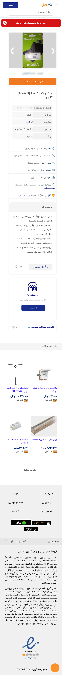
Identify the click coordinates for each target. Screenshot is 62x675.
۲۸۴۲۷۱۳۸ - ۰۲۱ (22, 669)
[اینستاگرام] (5, 542)
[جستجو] (49, 13)
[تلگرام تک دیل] (24, 542)
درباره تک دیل (46, 494)
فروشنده (33, 308)
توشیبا (29, 122)
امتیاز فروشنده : (42, 108)
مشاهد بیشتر (29, 470)
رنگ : (48, 136)
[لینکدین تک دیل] (18, 542)
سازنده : (47, 122)
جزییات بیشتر (49, 188)
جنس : (47, 129)
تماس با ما (46, 511)
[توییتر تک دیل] (12, 542)
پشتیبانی (46, 502)
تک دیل (48, 400)
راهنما (15, 494)
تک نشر (15, 511)
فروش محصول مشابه (32, 82)
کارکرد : (47, 115)
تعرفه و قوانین (15, 502)
